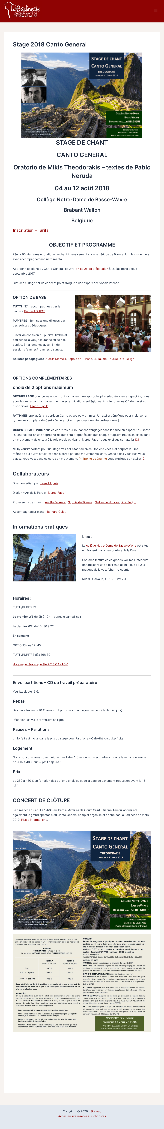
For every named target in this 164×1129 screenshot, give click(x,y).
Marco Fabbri (57, 493)
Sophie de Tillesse (80, 359)
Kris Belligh (126, 359)
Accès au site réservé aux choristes (82, 1116)
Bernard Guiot (56, 512)
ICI (137, 439)
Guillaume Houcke (106, 359)
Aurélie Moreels (55, 359)
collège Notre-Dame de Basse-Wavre (111, 545)
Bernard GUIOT (34, 311)
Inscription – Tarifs (31, 230)
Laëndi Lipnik (39, 406)
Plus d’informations (34, 820)
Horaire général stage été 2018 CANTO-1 (40, 664)
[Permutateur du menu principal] (156, 10)
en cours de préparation (92, 269)
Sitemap (95, 1111)
